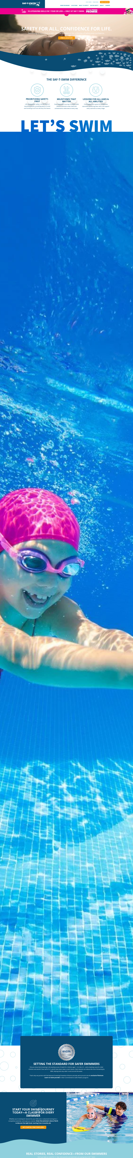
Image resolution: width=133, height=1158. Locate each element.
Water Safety (94, 5)
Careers (107, 5)
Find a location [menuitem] (105, 2)
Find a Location (66, 38)
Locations (74, 5)
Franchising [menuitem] (95, 2)
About (102, 5)
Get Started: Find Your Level (33, 1127)
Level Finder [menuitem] (88, 2)
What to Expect (84, 5)
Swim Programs (65, 5)
